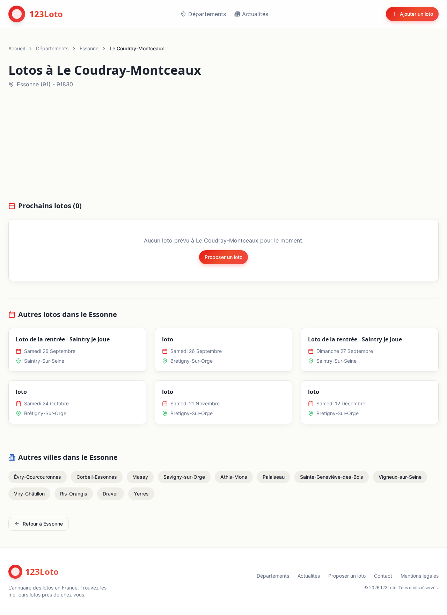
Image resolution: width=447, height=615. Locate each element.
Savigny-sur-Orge (184, 477)
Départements (207, 13)
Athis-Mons (233, 477)
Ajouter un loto (416, 14)
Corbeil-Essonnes (96, 477)
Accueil (16, 48)
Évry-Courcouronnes (37, 477)
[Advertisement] (223, 149)
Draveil (110, 494)
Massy (140, 477)
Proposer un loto (223, 257)
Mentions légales (420, 576)
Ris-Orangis (73, 494)
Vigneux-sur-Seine (400, 477)
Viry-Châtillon (29, 494)
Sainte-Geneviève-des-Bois (331, 477)
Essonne (89, 48)
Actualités (255, 13)
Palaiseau (274, 477)
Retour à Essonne (43, 524)
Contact (383, 576)
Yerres (141, 494)
